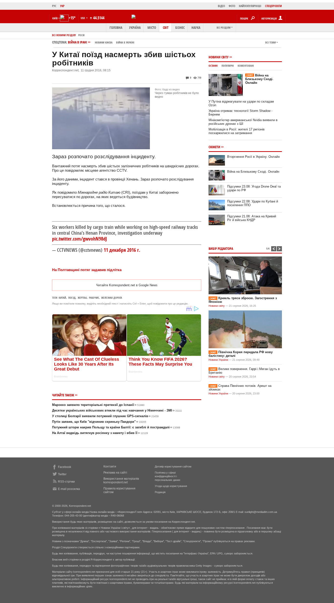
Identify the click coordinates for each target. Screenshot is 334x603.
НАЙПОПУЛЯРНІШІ (250, 6)
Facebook (64, 467)
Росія (81, 35)
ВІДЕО (221, 6)
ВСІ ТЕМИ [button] (270, 42)
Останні (213, 65)
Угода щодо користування (171, 486)
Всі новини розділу (64, 35)
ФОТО (232, 6)
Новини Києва (103, 42)
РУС (54, 6)
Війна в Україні (125, 42)
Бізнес (180, 27)
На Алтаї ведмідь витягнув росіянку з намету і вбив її (100, 433)
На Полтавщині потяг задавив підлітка (87, 270)
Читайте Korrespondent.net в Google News (126, 285)
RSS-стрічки (66, 481)
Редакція (160, 492)
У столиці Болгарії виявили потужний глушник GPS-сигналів (105, 416)
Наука (195, 27)
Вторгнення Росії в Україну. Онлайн (253, 157)
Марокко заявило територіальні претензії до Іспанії (98, 405)
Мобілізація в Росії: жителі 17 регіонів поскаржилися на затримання (237, 131)
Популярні (228, 65)
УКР (62, 6)
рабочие (94, 297)
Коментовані (246, 65)
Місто (151, 27)
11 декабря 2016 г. (122, 250)
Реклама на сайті (115, 472)
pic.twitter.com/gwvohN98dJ (79, 238)
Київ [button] (55, 18)
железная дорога (111, 297)
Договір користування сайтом (173, 466)
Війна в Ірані (101, 42)
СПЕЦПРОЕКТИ (273, 6)
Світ (165, 27)
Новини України (218, 359)
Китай (62, 297)
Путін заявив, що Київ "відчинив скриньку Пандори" (99, 421)
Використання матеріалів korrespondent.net (121, 480)
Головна (116, 27)
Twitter (62, 474)
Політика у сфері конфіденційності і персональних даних (167, 476)
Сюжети (214, 147)
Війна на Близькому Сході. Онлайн (259, 79)
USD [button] (83, 18)
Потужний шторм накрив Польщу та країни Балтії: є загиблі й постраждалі (116, 427)
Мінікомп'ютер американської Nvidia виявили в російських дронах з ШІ (243, 122)
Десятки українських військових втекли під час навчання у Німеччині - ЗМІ (117, 410)
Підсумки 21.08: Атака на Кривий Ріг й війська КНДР (251, 218)
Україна (135, 27)
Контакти (109, 466)
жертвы (82, 297)
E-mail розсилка (69, 489)
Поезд (72, 297)
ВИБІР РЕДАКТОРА (221, 248)
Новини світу (219, 57)
